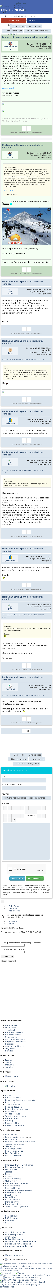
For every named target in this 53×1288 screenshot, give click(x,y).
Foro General (11, 1135)
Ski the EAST (11, 1181)
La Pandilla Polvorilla (14, 1239)
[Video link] (22, 816)
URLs (11, 923)
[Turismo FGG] (22, 1277)
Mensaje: (6, 803)
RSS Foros (9, 1223)
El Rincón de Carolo (14, 1167)
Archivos (13, 921)
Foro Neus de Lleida (14, 1151)
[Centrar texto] (14, 816)
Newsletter (10, 1051)
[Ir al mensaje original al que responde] (49, 359)
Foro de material (12, 1139)
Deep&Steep (11, 1195)
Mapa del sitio (11, 1025)
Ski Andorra (10, 1146)
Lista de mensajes (14, 31)
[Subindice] (22, 808)
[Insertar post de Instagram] (5, 820)
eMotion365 (10, 1237)
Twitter (8, 1062)
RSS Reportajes (12, 1218)
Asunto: (5, 794)
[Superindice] (27, 808)
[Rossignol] (5, 1273)
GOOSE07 (10, 689)
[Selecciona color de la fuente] (31, 808)
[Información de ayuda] (48, 808)
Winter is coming (13, 1179)
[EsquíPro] (10, 1086)
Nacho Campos (10, 48)
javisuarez (10, 423)
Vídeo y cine (10, 1111)
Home (8, 1095)
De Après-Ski (11, 1169)
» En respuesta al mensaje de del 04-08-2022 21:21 (23, 359)
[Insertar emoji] (48, 825)
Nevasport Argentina (14, 1125)
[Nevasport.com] (8, 6)
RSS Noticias (11, 1216)
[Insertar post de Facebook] (44, 816)
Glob (10, 293)
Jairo (10, 353)
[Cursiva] (10, 808)
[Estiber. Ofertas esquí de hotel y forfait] (18, 1280)
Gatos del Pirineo (12, 1188)
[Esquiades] (25, 1275)
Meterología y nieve (14, 1148)
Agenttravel (8, 88)
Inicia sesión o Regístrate (38, 31)
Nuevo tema (14, 20)
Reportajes (10, 1102)
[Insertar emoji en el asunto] (49, 798)
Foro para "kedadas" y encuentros (20, 1142)
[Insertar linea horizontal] (44, 808)
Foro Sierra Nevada (13, 1153)
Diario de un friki (12, 1202)
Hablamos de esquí (13, 1192)
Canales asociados (13, 1104)
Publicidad (9, 1044)
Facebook (9, 1060)
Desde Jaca (10, 1174)
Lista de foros (35, 26)
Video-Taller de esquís (15, 1232)
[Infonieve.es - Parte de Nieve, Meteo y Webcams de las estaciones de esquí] (26, 1268)
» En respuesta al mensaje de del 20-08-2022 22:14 (23, 471)
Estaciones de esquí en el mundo (20, 1100)
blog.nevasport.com (14, 1048)
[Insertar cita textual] (5, 816)
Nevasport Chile (12, 1123)
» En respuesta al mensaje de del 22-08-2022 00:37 (23, 616)
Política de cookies (13, 1035)
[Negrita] (5, 808)
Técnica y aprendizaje (14, 1144)
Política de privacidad (14, 1032)
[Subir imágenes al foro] (31, 812)
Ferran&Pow (10, 1197)
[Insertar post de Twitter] (10, 820)
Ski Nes (8, 1172)
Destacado (19, 26)
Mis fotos (12, 908)
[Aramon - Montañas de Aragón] (20, 1273)
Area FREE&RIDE (13, 1155)
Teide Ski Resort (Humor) (16, 1206)
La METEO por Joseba (15, 1234)
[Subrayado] (14, 808)
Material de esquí (12, 1118)
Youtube (9, 1067)
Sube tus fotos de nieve (15, 1116)
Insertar (12, 961)
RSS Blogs (10, 1220)
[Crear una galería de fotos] (39, 816)
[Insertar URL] (39, 808)
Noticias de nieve (13, 1098)
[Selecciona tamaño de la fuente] (35, 808)
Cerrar (4, 961)
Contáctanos (11, 1037)
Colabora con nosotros (15, 1039)
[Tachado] (18, 808)
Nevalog (9, 1121)
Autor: (4, 776)
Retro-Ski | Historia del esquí (17, 1183)
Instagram (9, 1065)
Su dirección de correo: (12, 784)
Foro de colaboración (14, 1137)
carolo (10, 157)
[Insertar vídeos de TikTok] (14, 820)
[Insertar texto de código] (10, 816)
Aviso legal (10, 1030)
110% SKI (9, 1176)
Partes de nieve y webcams (17, 1109)
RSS (27, 731)
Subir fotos (13, 906)
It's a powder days (13, 1186)
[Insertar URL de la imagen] (18, 816)
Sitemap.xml (10, 1028)
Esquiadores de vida (14, 1204)
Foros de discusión (13, 1107)
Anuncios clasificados (14, 1046)
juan (10, 464)
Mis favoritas (14, 911)
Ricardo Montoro (12, 1199)
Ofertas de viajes (12, 1114)
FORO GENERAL (13, 10)
